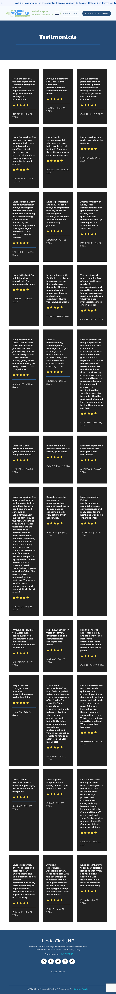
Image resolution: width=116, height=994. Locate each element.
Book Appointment (96, 13)
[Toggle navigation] (57, 13)
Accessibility (58, 971)
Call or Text (71, 13)
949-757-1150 (67, 954)
